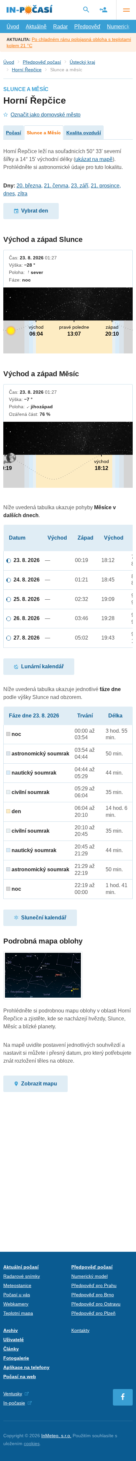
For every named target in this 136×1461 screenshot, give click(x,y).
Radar (60, 26)
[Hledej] (86, 9)
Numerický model (89, 1276)
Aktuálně (36, 26)
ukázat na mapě (94, 159)
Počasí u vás (16, 1294)
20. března (29, 185)
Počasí (13, 132)
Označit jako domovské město (46, 114)
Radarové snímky (21, 1276)
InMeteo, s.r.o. (56, 1435)
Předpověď (87, 26)
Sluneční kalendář (43, 917)
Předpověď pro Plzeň (93, 1313)
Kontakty (80, 1330)
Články (11, 1348)
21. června (56, 185)
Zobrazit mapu (39, 1083)
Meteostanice (17, 1285)
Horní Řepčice (27, 69)
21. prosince (105, 185)
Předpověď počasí (42, 62)
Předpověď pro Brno (92, 1294)
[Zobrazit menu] (126, 10)
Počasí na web (19, 1376)
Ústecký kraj (82, 62)
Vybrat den (34, 211)
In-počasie (14, 1403)
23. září (79, 185)
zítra (22, 193)
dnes (9, 193)
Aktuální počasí (21, 1267)
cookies (32, 1443)
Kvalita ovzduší (83, 132)
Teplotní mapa (18, 1313)
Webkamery (15, 1304)
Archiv (10, 1330)
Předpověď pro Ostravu (95, 1304)
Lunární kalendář (42, 666)
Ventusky (12, 1393)
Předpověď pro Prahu (94, 1285)
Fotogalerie (16, 1358)
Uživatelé (13, 1339)
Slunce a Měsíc (44, 132)
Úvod (13, 26)
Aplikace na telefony (26, 1367)
